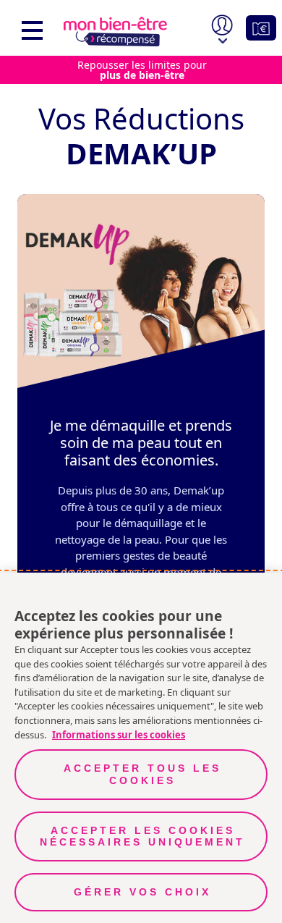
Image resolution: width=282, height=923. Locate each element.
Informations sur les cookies (118, 734)
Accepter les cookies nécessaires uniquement (142, 836)
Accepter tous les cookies (142, 774)
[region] (141, 291)
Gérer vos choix (142, 892)
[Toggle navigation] (29, 28)
